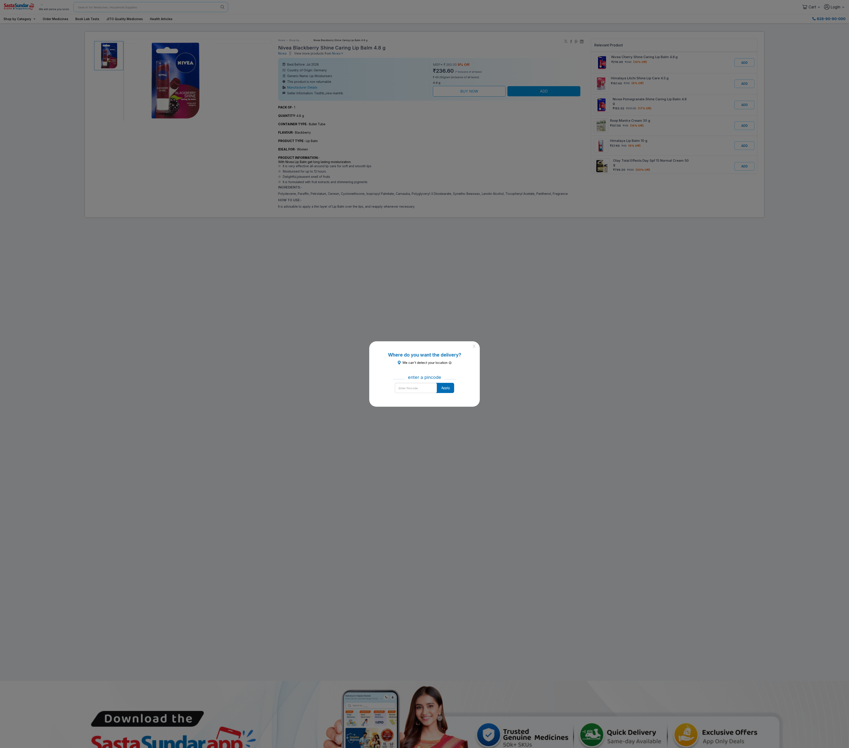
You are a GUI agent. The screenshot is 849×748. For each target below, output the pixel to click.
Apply (445, 388)
